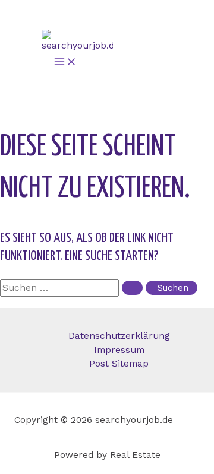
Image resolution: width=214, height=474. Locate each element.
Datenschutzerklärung (119, 335)
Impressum (119, 350)
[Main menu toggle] (64, 62)
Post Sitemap (119, 363)
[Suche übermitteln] (132, 288)
